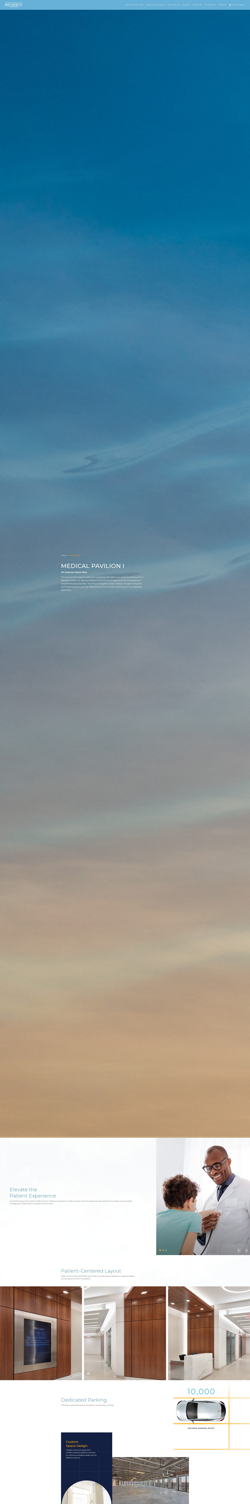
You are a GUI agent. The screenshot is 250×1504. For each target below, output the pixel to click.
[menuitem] (134, 5)
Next (246, 1251)
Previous (239, 1251)
